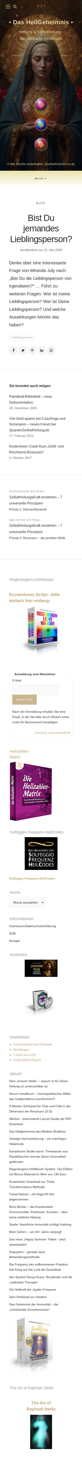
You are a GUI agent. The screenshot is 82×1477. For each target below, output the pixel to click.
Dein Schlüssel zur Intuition (28, 1297)
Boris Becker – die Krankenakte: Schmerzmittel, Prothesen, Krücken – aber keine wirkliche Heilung (38, 1212)
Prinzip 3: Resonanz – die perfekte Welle (37, 538)
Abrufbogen (21, 1049)
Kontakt (14, 941)
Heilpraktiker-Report (27, 1060)
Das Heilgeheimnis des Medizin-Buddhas (37, 1131)
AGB (12, 933)
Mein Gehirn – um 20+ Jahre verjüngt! (35, 1232)
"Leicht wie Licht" (25, 1055)
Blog (41, 203)
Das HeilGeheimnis (42, 22)
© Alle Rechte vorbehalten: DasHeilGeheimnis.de (41, 164)
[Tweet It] (23, 350)
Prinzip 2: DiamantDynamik (28, 509)
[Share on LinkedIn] (41, 350)
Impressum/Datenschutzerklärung (32, 926)
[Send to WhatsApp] (51, 350)
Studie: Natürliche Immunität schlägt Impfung (40, 1224)
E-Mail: (17, 680)
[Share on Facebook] (13, 350)
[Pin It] (32, 350)
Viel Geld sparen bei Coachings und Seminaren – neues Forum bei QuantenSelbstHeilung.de (37, 424)
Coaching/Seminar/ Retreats (32, 1044)
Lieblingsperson (22, 337)
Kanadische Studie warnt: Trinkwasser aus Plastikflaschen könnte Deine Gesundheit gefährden (38, 1157)
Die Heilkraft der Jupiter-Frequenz (32, 1289)
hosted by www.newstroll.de (52, 732)
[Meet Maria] (41, 71)
